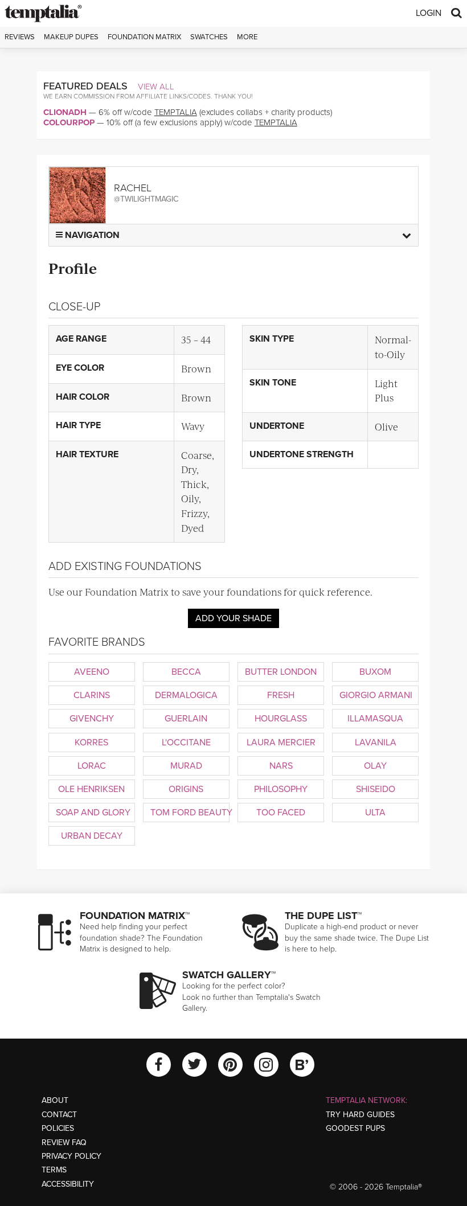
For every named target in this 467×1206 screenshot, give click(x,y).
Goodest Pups (355, 1128)
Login (428, 13)
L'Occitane (186, 742)
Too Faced (280, 812)
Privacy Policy (71, 1156)
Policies (58, 1128)
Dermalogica (186, 695)
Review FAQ (64, 1142)
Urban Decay (91, 836)
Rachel (132, 188)
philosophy (281, 789)
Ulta (375, 812)
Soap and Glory (93, 812)
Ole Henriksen (91, 789)
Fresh (280, 695)
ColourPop (69, 122)
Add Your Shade (233, 618)
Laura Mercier (281, 742)
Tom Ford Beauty (190, 812)
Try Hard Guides (360, 1114)
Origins (186, 789)
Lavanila (375, 742)
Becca (186, 672)
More (247, 37)
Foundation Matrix (144, 37)
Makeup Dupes (71, 37)
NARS (281, 766)
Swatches (209, 37)
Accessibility (68, 1184)
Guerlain (186, 718)
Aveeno (91, 672)
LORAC (91, 766)
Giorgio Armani (375, 695)
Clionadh (65, 112)
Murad (186, 766)
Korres (91, 742)
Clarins (91, 695)
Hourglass (281, 718)
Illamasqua (375, 718)
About (55, 1100)
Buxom (375, 672)
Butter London (281, 672)
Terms (54, 1170)
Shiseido (375, 789)
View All (156, 86)
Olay (375, 766)
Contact (59, 1114)
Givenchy (91, 718)
